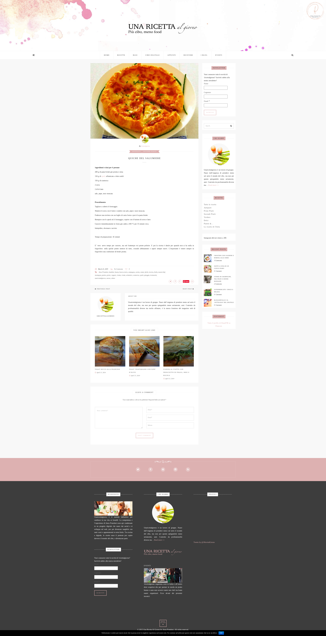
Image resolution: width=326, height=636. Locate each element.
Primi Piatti (209, 211)
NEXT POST (187, 289)
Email (207, 101)
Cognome (207, 92)
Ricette (121, 55)
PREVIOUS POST (103, 289)
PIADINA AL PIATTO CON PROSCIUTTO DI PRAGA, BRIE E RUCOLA (176, 372)
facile (146, 272)
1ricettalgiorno (145, 146)
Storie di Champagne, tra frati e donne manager (222, 279)
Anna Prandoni (103, 272)
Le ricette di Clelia (212, 227)
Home (107, 55)
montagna (98, 275)
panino (104, 275)
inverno (151, 272)
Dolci (206, 220)
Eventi (218, 55)
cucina (138, 272)
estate (142, 272)
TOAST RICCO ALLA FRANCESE (107, 369)
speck (103, 176)
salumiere (129, 275)
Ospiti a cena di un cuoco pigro (221, 267)
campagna (131, 272)
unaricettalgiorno (100, 278)
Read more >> (213, 185)
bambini (111, 272)
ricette (123, 275)
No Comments (118, 269)
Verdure (207, 217)
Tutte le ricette (210, 204)
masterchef (161, 272)
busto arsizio (123, 272)
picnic (109, 275)
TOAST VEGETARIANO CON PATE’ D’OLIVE (142, 371)
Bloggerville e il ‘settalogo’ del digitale (224, 301)
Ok (221, 633)
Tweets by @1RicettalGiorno (204, 542)
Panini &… (208, 223)
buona (117, 272)
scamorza (136, 275)
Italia (156, 272)
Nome (206, 84)
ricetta (119, 275)
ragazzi (113, 275)
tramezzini (153, 275)
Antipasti (136, 151)
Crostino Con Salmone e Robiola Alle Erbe (224, 257)
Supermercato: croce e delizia (223, 291)
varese (108, 278)
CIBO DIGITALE (152, 55)
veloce (113, 278)
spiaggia (146, 275)
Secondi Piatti (150, 151)
